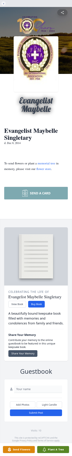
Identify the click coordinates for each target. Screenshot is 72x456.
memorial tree (46, 163)
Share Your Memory (22, 353)
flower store (43, 169)
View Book (17, 304)
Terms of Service (45, 440)
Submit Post (36, 412)
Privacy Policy (26, 440)
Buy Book (36, 304)
